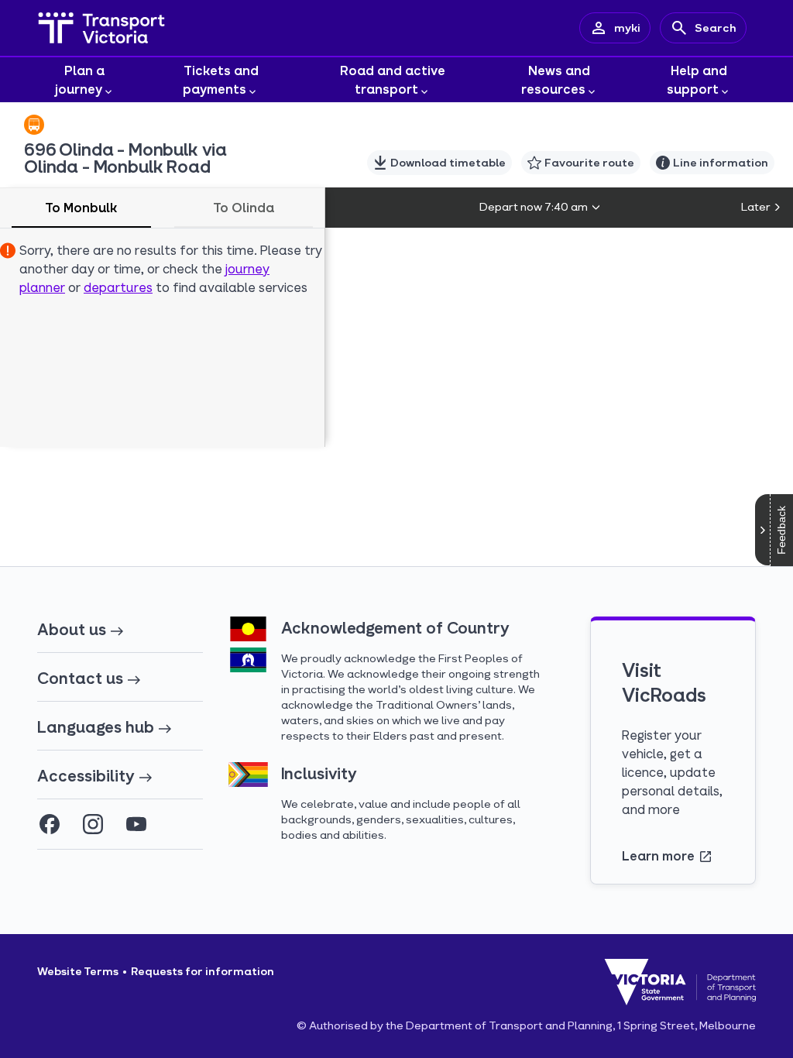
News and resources (556, 79)
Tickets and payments (221, 79)
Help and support (697, 79)
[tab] (81, 208)
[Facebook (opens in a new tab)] (49, 824)
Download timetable (448, 162)
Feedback (781, 530)
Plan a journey (80, 79)
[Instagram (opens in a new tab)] (93, 824)
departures (118, 287)
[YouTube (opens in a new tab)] (136, 824)
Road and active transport (392, 79)
